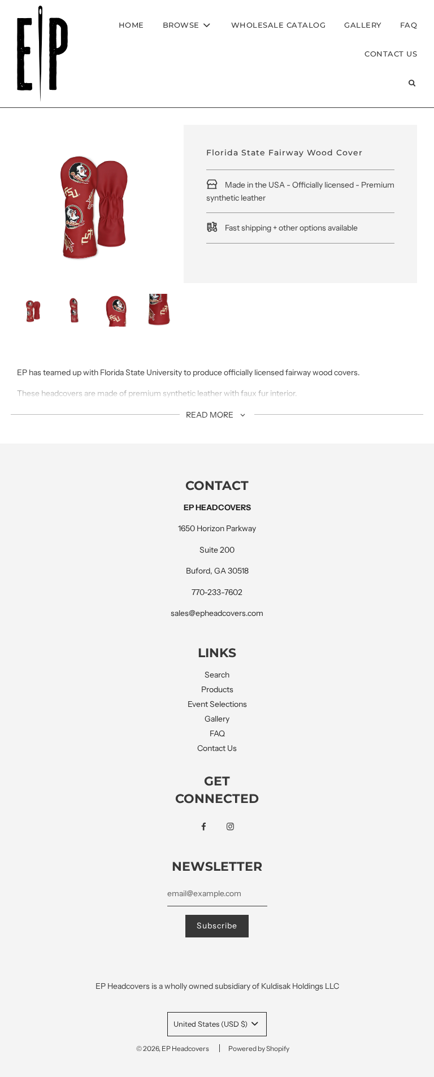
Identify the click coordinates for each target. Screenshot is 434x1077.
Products (217, 689)
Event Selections (217, 704)
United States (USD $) (211, 1023)
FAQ (409, 24)
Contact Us (390, 53)
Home (131, 24)
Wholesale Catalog (278, 24)
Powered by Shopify (258, 1048)
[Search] (412, 82)
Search (217, 675)
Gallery (362, 24)
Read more (210, 415)
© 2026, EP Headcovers (172, 1048)
